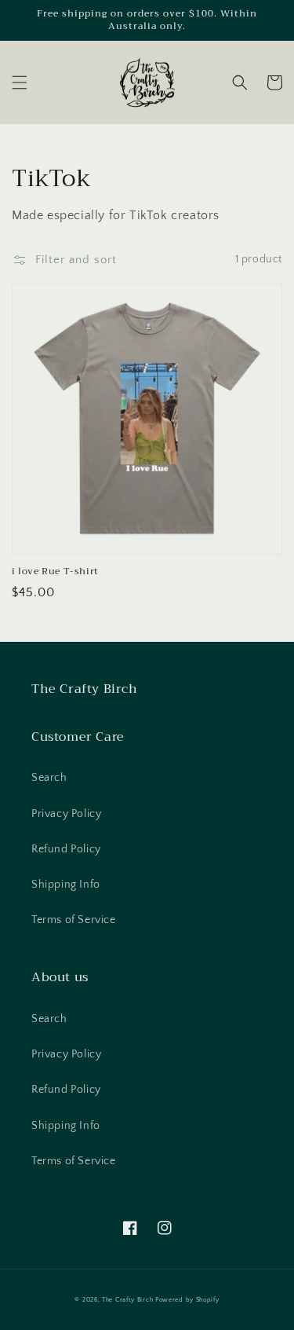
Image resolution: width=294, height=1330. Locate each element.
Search (49, 777)
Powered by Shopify (187, 1299)
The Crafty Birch (127, 1299)
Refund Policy (66, 849)
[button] (19, 82)
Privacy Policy (66, 814)
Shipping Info (65, 884)
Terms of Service (73, 920)
